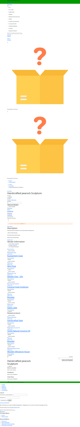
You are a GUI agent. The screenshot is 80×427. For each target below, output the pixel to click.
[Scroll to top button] (77, 424)
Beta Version (10, 3)
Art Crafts (11, 186)
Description (9, 226)
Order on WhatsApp (11, 200)
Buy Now (16, 204)
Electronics (4, 421)
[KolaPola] (9, 4)
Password (2, 397)
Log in (9, 400)
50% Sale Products (7, 425)
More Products (10, 249)
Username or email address (6, 394)
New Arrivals (5, 422)
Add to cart (10, 204)
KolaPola (10, 211)
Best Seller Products (8, 424)
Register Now (17, 407)
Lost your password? (4, 402)
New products (12, 182)
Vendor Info (10, 239)
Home (10, 180)
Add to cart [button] (9, 254)
